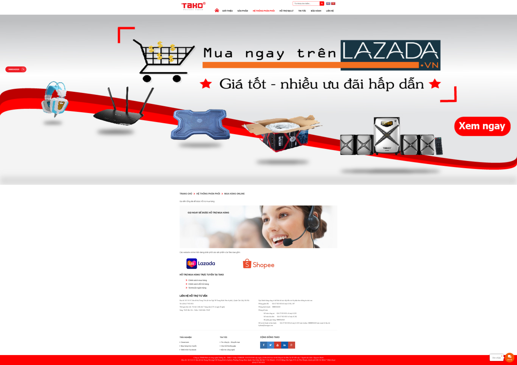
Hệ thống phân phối (264, 10)
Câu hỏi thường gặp (228, 346)
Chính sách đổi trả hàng (198, 284)
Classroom (185, 342)
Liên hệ (330, 10)
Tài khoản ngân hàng (197, 288)
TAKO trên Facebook (188, 350)
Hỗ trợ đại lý (287, 10)
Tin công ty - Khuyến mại (230, 342)
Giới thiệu (227, 10)
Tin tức (302, 10)
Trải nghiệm (186, 337)
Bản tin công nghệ (228, 350)
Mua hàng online (234, 193)
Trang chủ (186, 193)
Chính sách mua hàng (197, 280)
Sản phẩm (242, 10)
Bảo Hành (316, 10)
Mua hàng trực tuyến (189, 346)
